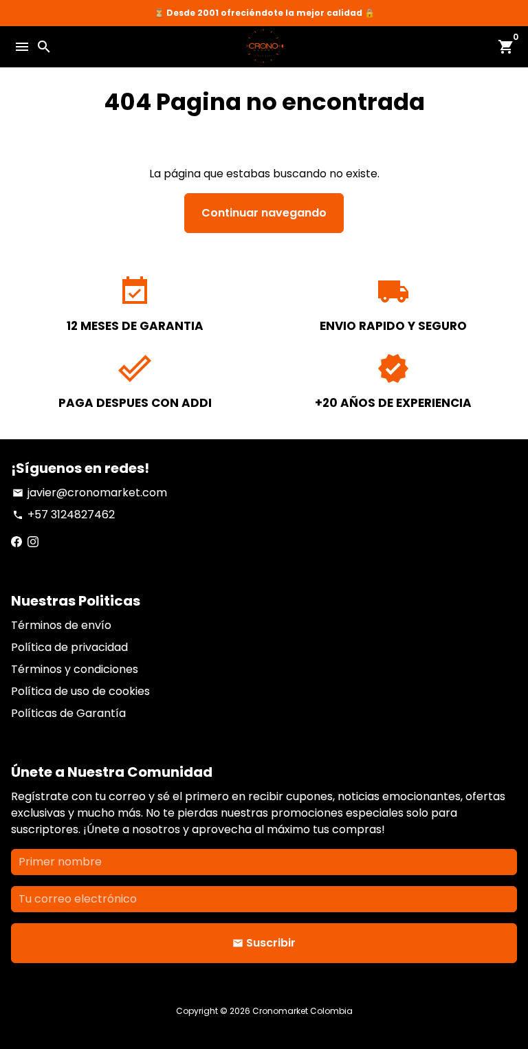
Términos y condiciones (74, 669)
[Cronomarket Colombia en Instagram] (33, 542)
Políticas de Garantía (68, 713)
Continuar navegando (264, 213)
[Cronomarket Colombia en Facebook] (16, 542)
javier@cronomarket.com (89, 492)
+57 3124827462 (63, 514)
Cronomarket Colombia (302, 1011)
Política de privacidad (69, 647)
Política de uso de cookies (80, 691)
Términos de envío (61, 625)
